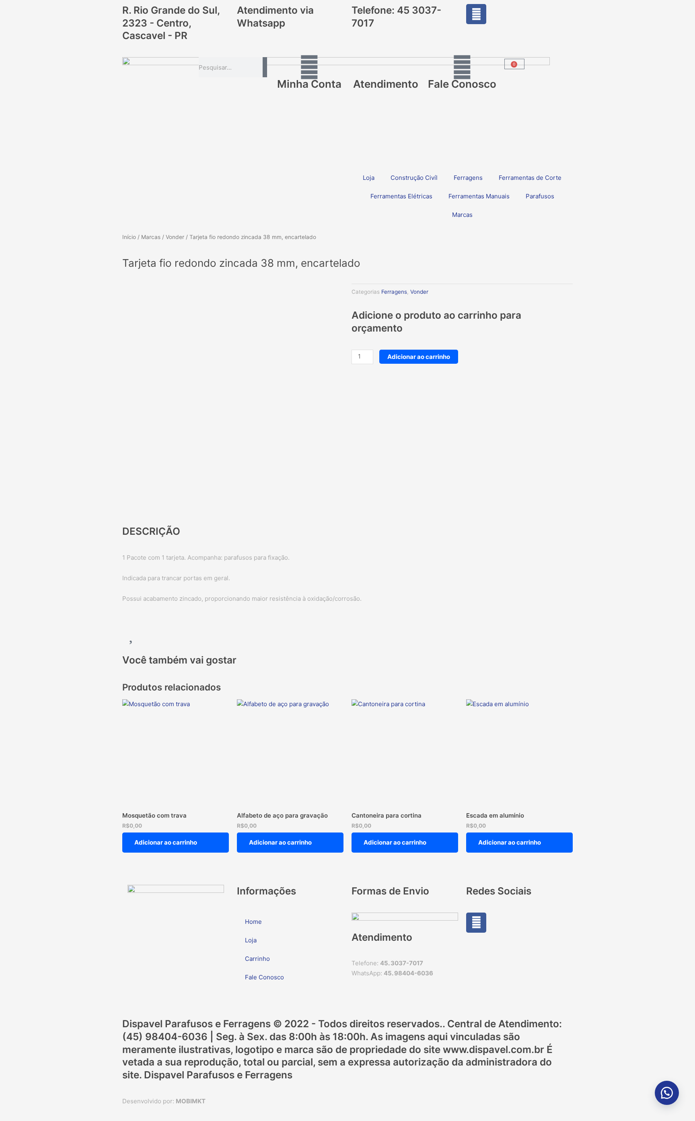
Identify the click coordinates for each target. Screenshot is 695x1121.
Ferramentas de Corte (530, 177)
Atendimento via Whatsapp (275, 16)
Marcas (150, 237)
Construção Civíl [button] (414, 177)
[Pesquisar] (265, 67)
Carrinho (257, 958)
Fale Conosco (462, 84)
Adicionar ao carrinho (418, 357)
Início (129, 237)
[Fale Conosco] (462, 67)
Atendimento (385, 84)
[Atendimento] (386, 67)
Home (253, 921)
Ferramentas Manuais (479, 196)
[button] (667, 1093)
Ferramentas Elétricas (401, 196)
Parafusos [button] (540, 196)
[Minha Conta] (309, 67)
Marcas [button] (462, 214)
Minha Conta (309, 84)
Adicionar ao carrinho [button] (165, 842)
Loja (368, 177)
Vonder (175, 237)
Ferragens (468, 177)
